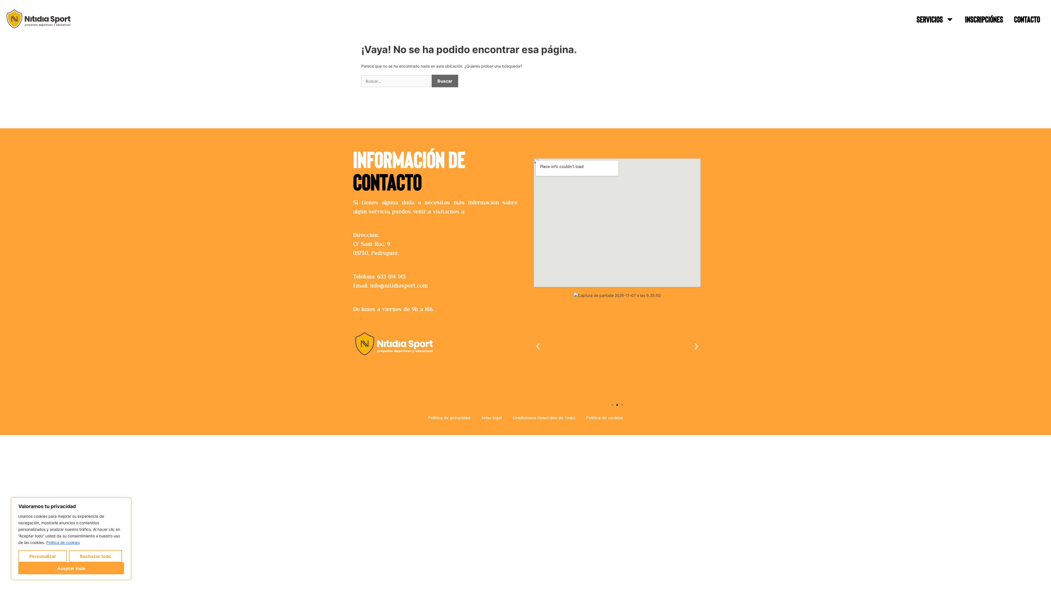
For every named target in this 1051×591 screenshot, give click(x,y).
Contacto (1027, 19)
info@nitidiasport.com (399, 285)
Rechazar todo (95, 556)
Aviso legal (491, 417)
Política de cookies (63, 542)
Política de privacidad (449, 417)
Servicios (930, 19)
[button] (538, 346)
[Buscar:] (396, 81)
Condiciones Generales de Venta (544, 417)
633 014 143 (391, 276)
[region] (71, 538)
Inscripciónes (984, 19)
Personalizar (42, 556)
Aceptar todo (71, 568)
